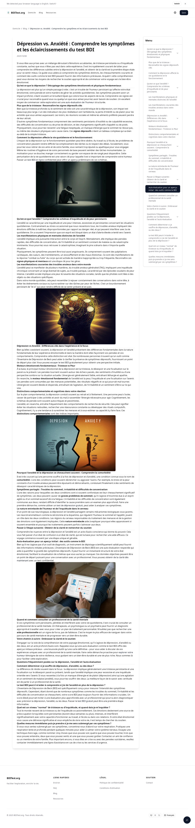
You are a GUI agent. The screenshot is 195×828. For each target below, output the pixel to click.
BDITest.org (13, 778)
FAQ (55, 788)
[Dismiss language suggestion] (185, 4)
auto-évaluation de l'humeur (80, 102)
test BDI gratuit (85, 701)
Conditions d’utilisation (110, 788)
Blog (41, 12)
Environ (56, 782)
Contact (149, 782)
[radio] (151, 815)
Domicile (32, 12)
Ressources (51, 12)
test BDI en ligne (35, 159)
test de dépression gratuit (70, 505)
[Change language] (175, 13)
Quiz (184, 12)
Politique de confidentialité (112, 782)
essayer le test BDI (59, 362)
